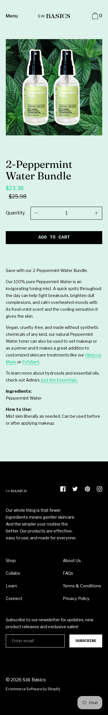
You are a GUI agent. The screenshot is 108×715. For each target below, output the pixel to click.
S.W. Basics (34, 680)
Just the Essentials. (59, 380)
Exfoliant (30, 362)
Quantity (15, 213)
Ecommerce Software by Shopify (33, 689)
